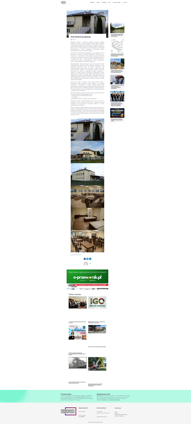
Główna (72, 254)
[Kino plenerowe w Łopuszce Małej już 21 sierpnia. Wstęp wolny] (117, 112)
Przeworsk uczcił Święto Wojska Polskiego (97, 346)
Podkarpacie (104, 2)
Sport (109, 2)
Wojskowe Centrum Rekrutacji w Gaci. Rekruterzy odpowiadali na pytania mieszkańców (117, 87)
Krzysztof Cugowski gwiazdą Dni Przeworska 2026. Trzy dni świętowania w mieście (77, 353)
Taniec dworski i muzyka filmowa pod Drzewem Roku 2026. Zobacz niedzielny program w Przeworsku (117, 104)
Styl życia (125, 2)
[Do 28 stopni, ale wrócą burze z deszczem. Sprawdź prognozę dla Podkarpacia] (117, 45)
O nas (116, 411)
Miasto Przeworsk (77, 254)
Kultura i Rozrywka (116, 2)
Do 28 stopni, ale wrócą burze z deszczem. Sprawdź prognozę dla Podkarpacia (117, 55)
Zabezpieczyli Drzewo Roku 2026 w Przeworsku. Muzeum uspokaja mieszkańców (95, 385)
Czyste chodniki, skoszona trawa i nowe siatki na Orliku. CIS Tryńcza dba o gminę (117, 71)
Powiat (98, 2)
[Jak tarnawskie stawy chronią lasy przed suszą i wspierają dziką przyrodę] (117, 27)
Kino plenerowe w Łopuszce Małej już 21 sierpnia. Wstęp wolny (116, 120)
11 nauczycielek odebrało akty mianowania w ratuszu (77, 322)
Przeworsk (92, 2)
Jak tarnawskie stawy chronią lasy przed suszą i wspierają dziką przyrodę (117, 35)
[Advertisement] (117, 14)
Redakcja (116, 413)
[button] (94, 2)
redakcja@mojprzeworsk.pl (102, 416)
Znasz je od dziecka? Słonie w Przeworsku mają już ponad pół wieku (77, 383)
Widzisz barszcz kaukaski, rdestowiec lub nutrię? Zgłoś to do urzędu (96, 322)
